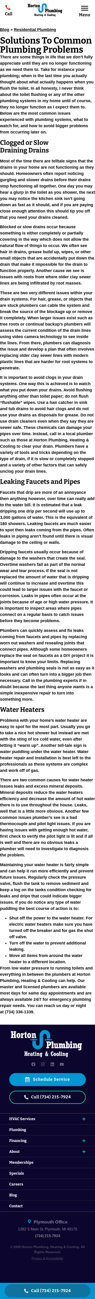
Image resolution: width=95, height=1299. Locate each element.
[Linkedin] (52, 1064)
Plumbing (17, 1130)
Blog (4, 29)
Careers (16, 1184)
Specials (16, 1173)
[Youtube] (62, 1064)
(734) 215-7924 (47, 1236)
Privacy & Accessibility (47, 1258)
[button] (84, 8)
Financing (18, 1140)
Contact (16, 1206)
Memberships (21, 1162)
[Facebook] (33, 1064)
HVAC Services (22, 1119)
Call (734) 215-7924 (50, 1290)
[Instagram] (43, 1064)
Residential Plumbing (35, 29)
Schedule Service (51, 1079)
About (14, 1151)
